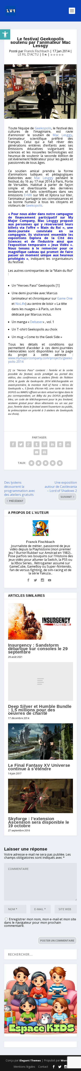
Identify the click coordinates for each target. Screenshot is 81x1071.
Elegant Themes (30, 1060)
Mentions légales (24, 1066)
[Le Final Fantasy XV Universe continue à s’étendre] (40, 741)
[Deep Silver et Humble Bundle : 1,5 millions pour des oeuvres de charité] (40, 681)
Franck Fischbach (36, 51)
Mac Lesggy (62, 135)
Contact (43, 1066)
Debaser (36, 322)
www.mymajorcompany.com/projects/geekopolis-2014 (40, 360)
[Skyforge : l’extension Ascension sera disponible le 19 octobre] (40, 796)
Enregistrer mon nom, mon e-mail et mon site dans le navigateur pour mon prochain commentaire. (40, 922)
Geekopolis (43, 128)
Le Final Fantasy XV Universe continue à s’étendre (39, 767)
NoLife (20, 304)
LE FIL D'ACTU (28, 54)
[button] (5, 34)
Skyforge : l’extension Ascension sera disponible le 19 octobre (38, 822)
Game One (65, 298)
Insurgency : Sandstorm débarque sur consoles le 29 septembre (38, 648)
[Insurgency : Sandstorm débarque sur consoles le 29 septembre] (40, 621)
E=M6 (28, 195)
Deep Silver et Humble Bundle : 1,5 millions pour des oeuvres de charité (40, 710)
